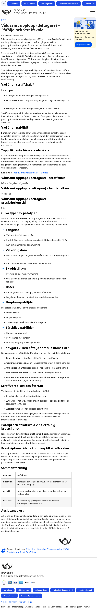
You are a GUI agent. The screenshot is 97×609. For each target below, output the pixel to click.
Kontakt (22, 601)
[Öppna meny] (92, 11)
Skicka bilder (29, 3)
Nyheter (13, 601)
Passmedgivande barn (30, 596)
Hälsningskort (47, 3)
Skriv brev (14, 3)
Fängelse (41, 549)
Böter (28, 549)
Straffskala (31, 552)
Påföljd (66, 549)
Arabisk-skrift (9, 596)
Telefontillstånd (85, 590)
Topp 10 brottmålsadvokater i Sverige (30, 172)
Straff (22, 552)
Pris (30, 601)
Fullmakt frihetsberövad (68, 3)
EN (4, 3)
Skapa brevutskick (83, 44)
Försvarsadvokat (54, 549)
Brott (3, 19)
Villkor (4, 601)
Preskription (13, 552)
